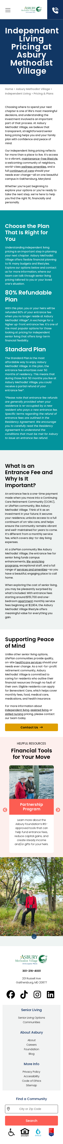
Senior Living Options (31, 1018)
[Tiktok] (24, 994)
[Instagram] (38, 994)
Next (57, 809)
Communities (31, 1022)
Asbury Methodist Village (33, 89)
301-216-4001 (31, 971)
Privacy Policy (31, 1072)
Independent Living (18, 94)
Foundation (31, 1049)
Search (31, 1120)
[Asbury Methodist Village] (31, 9)
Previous (4, 809)
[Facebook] (12, 994)
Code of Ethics (31, 1081)
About (32, 1040)
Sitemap (31, 1085)
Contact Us (29, 727)
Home (9, 89)
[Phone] (55, 11)
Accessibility (31, 1076)
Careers (31, 1045)
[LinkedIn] (51, 994)
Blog (31, 1054)
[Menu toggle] (8, 10)
